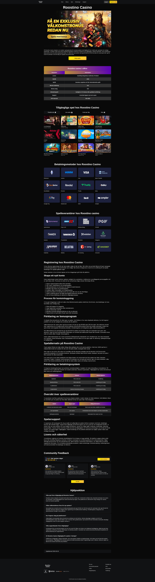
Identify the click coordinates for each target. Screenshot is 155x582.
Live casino (68, 112)
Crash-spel (85, 112)
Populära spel (51, 112)
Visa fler (77, 481)
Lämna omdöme (103, 459)
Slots (102, 112)
